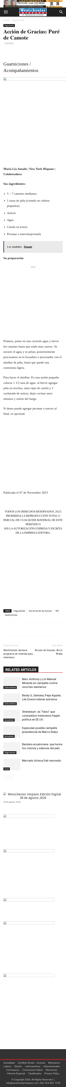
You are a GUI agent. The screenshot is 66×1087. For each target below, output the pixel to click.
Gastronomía (11, 615)
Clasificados (34, 1073)
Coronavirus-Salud (32, 1070)
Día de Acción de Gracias (40, 611)
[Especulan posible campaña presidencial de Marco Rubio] (11, 732)
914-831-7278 (52, 1083)
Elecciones (51, 1070)
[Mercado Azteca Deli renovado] (11, 764)
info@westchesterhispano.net (22, 1083)
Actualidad (9, 720)
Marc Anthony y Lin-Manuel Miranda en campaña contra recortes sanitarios (39, 683)
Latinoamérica (32, 1066)
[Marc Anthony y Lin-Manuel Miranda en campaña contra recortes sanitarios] (11, 683)
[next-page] (11, 777)
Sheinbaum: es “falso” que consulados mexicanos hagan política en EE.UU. (41, 715)
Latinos (7, 1066)
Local (6, 769)
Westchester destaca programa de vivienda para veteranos (18, 654)
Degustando (18, 20)
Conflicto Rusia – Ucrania (31, 1062)
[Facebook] (6, 51)
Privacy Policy (51, 1073)
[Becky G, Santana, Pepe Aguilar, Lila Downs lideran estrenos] (11, 699)
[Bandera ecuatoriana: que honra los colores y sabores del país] (11, 748)
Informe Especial (16, 1073)
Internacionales (51, 1066)
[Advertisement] (33, 302)
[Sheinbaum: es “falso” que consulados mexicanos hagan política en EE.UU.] (11, 715)
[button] (5, 12)
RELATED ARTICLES (20, 670)
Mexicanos (54, 1062)
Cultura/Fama (10, 687)
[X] (14, 51)
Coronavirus (12, 1070)
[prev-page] (5, 777)
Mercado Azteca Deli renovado (41, 760)
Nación (18, 1066)
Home (6, 20)
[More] (22, 51)
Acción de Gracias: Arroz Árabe (49, 652)
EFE (57, 611)
